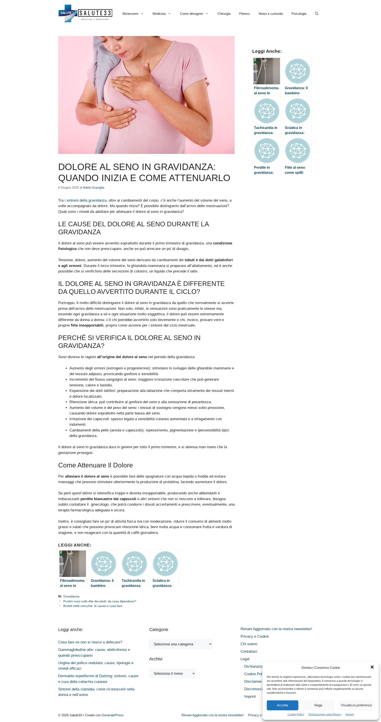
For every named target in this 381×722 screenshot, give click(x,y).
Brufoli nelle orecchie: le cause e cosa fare (92, 606)
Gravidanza (71, 596)
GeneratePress (113, 715)
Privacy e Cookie (255, 636)
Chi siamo (249, 644)
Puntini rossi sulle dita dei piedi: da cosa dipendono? (99, 601)
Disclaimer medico (259, 681)
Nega (318, 705)
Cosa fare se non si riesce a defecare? (90, 642)
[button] (372, 668)
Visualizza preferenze (356, 705)
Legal (245, 659)
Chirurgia (223, 13)
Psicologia (298, 13)
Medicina (159, 13)
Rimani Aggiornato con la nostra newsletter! (276, 629)
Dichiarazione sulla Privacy (324, 714)
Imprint (350, 714)
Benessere (130, 13)
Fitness (244, 13)
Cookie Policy (296, 714)
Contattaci (249, 651)
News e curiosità (271, 13)
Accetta (282, 705)
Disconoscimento (258, 689)
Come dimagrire (191, 13)
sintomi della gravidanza (86, 200)
